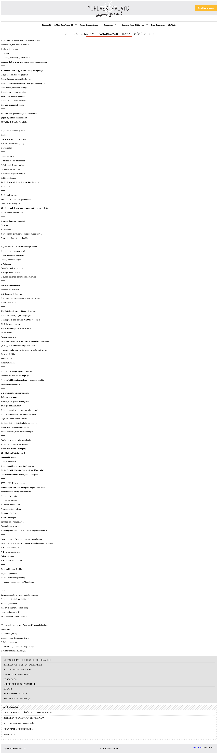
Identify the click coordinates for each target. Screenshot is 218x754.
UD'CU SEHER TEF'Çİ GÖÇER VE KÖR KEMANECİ (27, 660)
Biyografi (46, 25)
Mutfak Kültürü (108, 46)
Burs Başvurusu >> (206, 8)
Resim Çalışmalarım (89, 25)
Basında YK (59, 32)
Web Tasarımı (198, 747)
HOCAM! (8, 689)
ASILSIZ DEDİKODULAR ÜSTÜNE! (20, 684)
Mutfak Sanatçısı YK (64, 25)
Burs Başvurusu (158, 25)
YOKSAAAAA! (10, 679)
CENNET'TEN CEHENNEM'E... (17, 674)
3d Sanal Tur (129, 46)
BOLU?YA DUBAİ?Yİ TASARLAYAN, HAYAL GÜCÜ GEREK (109, 34)
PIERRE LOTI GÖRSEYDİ (15, 694)
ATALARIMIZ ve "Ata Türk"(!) (17, 698)
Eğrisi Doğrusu (108, 38)
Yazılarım (109, 25)
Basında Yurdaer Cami (133, 38)
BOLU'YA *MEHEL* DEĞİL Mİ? (18, 670)
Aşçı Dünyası (107, 42)
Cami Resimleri (130, 42)
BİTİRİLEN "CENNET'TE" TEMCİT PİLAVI (23, 665)
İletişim (172, 25)
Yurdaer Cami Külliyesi (133, 25)
